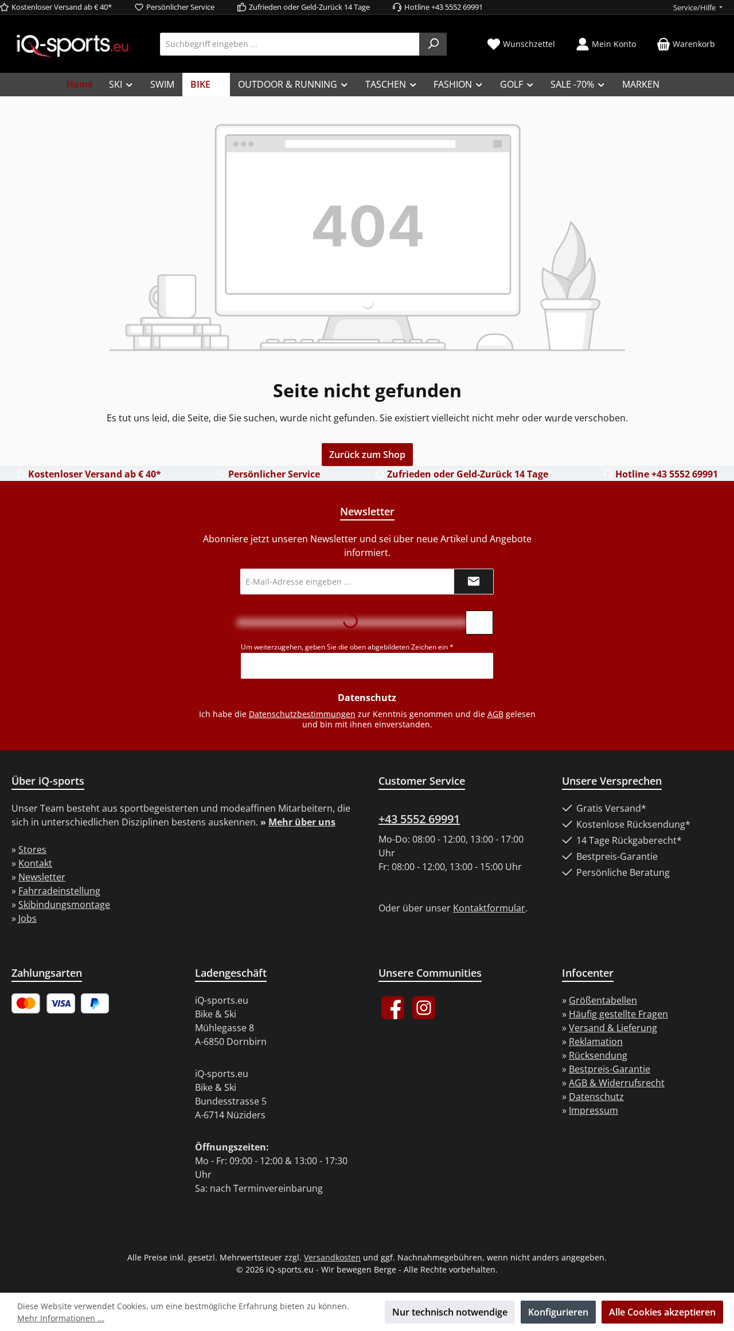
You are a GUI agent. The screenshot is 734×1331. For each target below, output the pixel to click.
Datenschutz (596, 1096)
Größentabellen (603, 1000)
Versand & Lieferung (613, 1027)
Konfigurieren (558, 1312)
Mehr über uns (301, 822)
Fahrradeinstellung (59, 890)
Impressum (593, 1110)
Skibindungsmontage (64, 904)
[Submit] (474, 581)
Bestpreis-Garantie (609, 1069)
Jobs (27, 918)
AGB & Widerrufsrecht (617, 1082)
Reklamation (596, 1041)
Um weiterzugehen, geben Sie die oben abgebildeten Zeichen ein (347, 647)
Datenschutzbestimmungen (302, 713)
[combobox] (290, 44)
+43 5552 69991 (419, 819)
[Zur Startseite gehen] (72, 45)
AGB (495, 713)
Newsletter (41, 877)
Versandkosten (332, 1257)
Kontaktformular (489, 908)
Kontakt (35, 863)
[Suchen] (433, 44)
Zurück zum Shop (367, 454)
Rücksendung (598, 1055)
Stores (32, 849)
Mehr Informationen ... (60, 1318)
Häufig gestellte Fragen (618, 1014)
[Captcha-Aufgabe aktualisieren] (479, 622)
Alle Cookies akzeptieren (662, 1312)
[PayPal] (95, 1003)
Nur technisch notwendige (449, 1312)
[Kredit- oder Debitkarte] (43, 1003)
